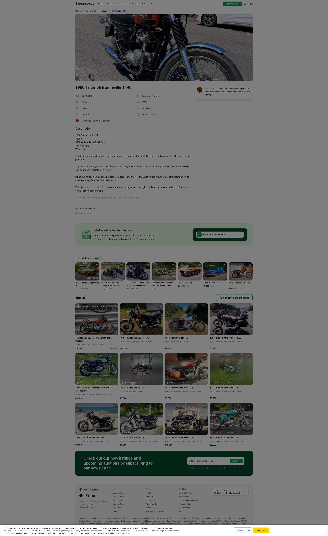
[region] (164, 530)
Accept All (261, 530)
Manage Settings (242, 530)
